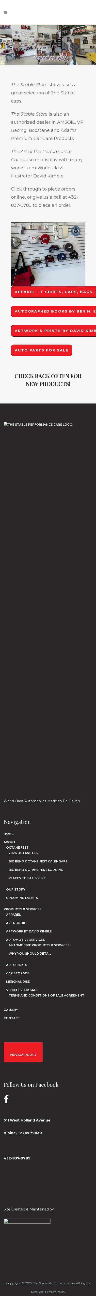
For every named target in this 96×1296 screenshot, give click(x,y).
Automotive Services (25, 940)
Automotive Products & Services (39, 945)
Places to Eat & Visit (27, 878)
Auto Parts (16, 965)
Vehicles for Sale (22, 990)
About (10, 842)
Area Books (16, 923)
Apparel (13, 914)
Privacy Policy (55, 1292)
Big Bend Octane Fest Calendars (38, 861)
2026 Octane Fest (24, 853)
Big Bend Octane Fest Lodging (36, 870)
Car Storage (17, 973)
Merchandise (18, 981)
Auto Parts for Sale (41, 350)
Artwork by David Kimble (29, 931)
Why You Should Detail (30, 953)
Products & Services (22, 909)
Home (9, 834)
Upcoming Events (22, 898)
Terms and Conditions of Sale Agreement (46, 995)
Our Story (15, 889)
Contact (12, 1018)
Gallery (11, 1010)
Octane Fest (17, 847)
